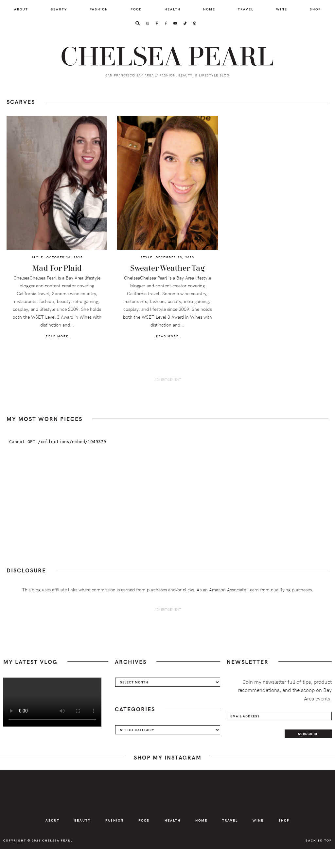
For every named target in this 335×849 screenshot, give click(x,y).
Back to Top (319, 840)
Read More (57, 336)
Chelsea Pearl (167, 57)
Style (37, 257)
